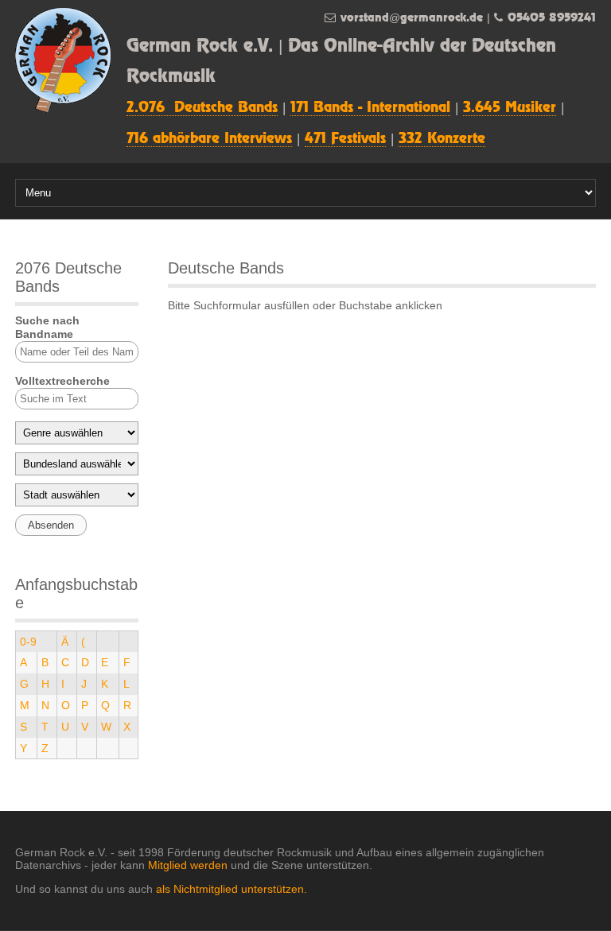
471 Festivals (345, 139)
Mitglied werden (188, 865)
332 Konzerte (442, 139)
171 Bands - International (370, 108)
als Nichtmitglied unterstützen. (231, 889)
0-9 (28, 641)
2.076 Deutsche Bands (202, 108)
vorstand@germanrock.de (412, 18)
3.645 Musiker (509, 108)
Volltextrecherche (62, 380)
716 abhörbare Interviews (209, 139)
